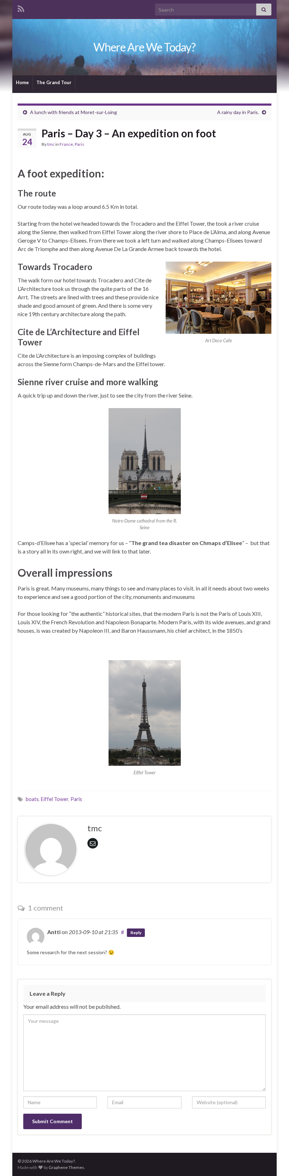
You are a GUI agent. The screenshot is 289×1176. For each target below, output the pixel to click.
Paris (79, 144)
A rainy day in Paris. (238, 112)
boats (32, 799)
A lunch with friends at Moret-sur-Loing (73, 112)
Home (22, 82)
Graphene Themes (66, 1167)
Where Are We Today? (144, 47)
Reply (135, 932)
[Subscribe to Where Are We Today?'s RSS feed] (21, 7)
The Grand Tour (54, 82)
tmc (51, 144)
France (66, 144)
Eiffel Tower (54, 799)
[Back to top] (273, 1160)
